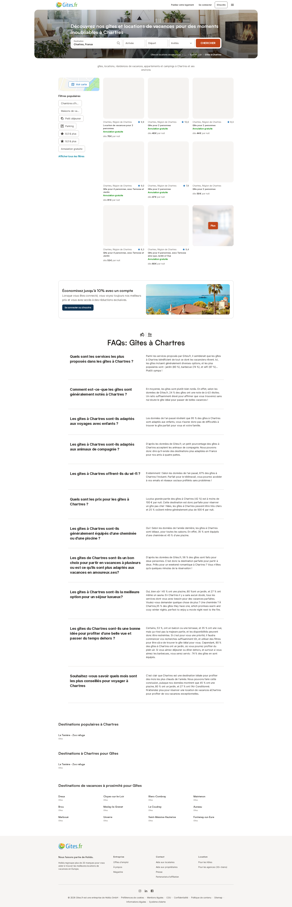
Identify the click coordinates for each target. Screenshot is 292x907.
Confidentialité (181, 897)
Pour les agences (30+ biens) (212, 867)
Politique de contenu (201, 897)
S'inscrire (221, 4)
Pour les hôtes (205, 862)
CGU (168, 897)
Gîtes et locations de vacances (166, 54)
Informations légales (136, 901)
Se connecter (205, 4)
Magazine (118, 872)
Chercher (208, 43)
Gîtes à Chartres (213, 54)
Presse (159, 872)
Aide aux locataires (165, 862)
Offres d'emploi (120, 862)
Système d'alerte (157, 901)
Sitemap (218, 897)
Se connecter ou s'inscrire (78, 307)
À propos (117, 867)
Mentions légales (155, 897)
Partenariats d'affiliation (167, 876)
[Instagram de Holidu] (140, 891)
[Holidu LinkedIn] (146, 891)
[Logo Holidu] (71, 5)
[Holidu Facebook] (152, 891)
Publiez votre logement (182, 4)
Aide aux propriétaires (166, 867)
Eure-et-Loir (196, 54)
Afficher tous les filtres (71, 156)
